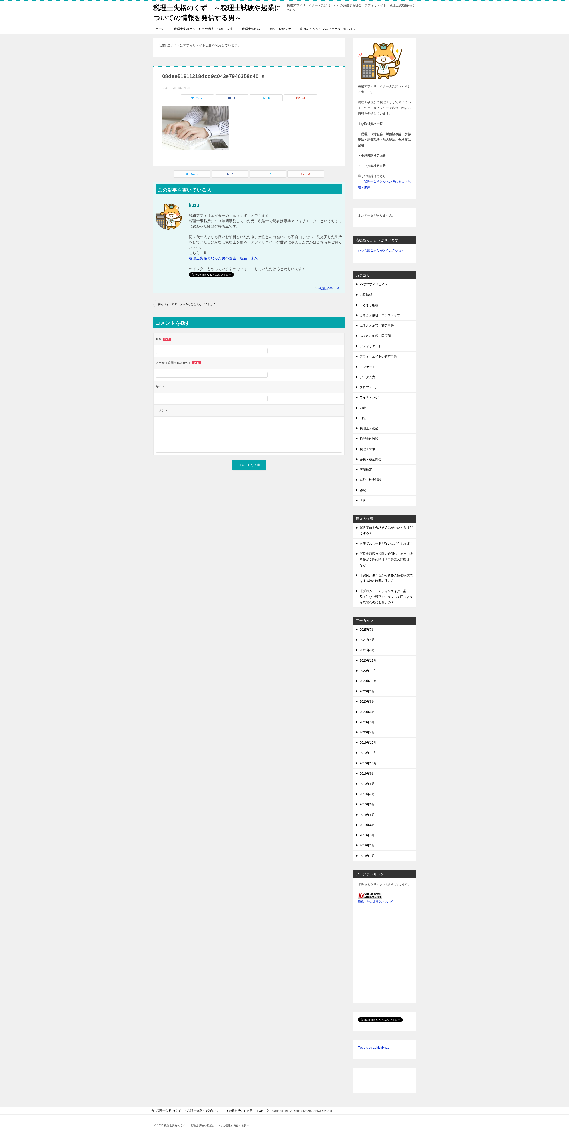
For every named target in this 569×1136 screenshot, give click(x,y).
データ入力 (367, 377)
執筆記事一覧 (329, 288)
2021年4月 (367, 640)
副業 (363, 418)
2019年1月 (367, 855)
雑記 (363, 490)
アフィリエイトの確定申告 (378, 356)
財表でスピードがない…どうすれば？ (386, 543)
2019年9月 (367, 773)
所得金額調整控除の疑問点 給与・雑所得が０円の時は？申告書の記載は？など (386, 559)
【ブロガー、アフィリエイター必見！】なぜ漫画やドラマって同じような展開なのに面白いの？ (386, 596)
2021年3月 (367, 650)
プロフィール (369, 387)
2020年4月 (367, 732)
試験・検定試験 (370, 480)
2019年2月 (367, 845)
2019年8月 (367, 784)
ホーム (160, 29)
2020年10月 (368, 681)
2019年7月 (367, 794)
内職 (363, 408)
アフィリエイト (370, 346)
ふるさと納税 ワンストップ (380, 315)
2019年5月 (367, 814)
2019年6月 (367, 804)
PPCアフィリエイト (374, 284)
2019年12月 (368, 742)
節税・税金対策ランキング (375, 901)
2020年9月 (367, 691)
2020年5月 (367, 722)
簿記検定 (366, 469)
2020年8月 (367, 701)
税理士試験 (367, 449)
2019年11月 (368, 753)
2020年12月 (368, 660)
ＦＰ (363, 500)
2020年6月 (367, 712)
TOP (209, 1110)
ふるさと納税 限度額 (375, 336)
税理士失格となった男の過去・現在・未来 (203, 29)
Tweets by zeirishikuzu (373, 1047)
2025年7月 (367, 629)
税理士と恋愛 (369, 428)
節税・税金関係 (280, 29)
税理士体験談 (251, 29)
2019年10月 (368, 763)
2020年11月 (368, 670)
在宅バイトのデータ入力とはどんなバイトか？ (187, 304)
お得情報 (366, 294)
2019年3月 (367, 835)
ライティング (369, 397)
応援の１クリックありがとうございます (328, 29)
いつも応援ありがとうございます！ (383, 250)
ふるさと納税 (369, 305)
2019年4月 (367, 825)
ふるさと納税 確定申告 (377, 325)
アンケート (367, 367)
